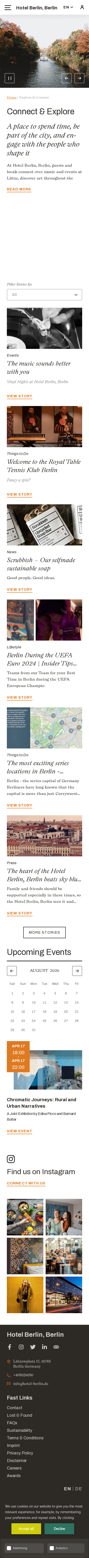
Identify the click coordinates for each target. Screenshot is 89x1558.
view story (19, 272)
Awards (14, 1475)
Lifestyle (14, 647)
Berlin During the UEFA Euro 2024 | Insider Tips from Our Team (40, 663)
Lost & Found (19, 1415)
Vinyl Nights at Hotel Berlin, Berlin (37, 382)
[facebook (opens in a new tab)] (9, 1347)
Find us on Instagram (41, 1172)
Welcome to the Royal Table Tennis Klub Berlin (44, 465)
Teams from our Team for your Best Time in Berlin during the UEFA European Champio (41, 679)
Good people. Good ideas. (31, 577)
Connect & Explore (40, 111)
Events (13, 355)
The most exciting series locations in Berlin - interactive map (38, 771)
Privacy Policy (20, 1453)
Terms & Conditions (25, 1438)
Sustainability (19, 1430)
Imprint (13, 1445)
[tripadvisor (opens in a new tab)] (56, 1347)
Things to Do (17, 454)
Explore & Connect (34, 97)
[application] (44, 1528)
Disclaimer (17, 1460)
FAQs (12, 1423)
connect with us (26, 1183)
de (78, 1488)
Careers (14, 1468)
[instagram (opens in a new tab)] (21, 1347)
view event (19, 1131)
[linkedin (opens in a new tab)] (44, 1347)
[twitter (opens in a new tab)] (33, 1347)
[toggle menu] (8, 7)
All (14, 294)
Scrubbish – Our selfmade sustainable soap (41, 564)
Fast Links (19, 1397)
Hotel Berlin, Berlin (36, 7)
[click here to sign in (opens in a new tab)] (82, 7)
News (11, 552)
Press (12, 863)
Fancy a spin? (18, 480)
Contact (14, 1408)
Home (11, 97)
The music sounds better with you (44, 258)
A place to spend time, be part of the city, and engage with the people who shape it (43, 140)
